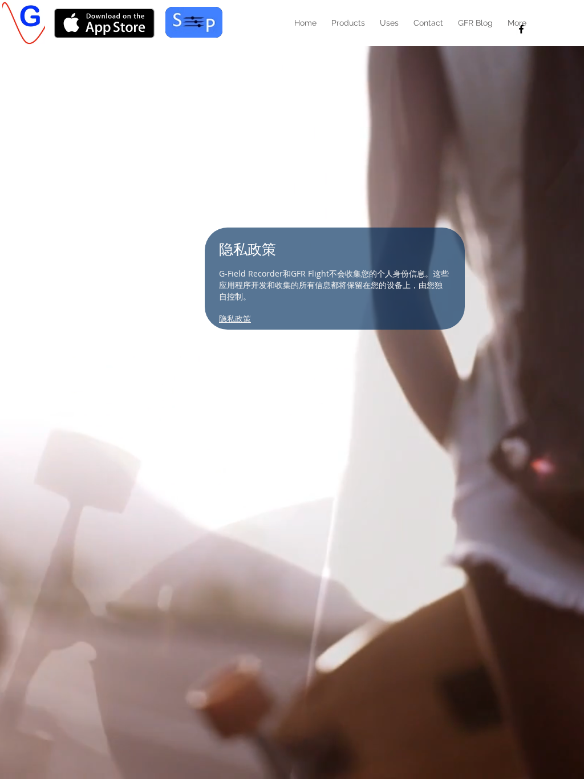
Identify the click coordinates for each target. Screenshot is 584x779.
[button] (348, 22)
